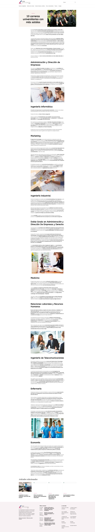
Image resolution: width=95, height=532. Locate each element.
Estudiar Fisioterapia (64, 522)
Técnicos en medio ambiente (65, 508)
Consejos (33, 13)
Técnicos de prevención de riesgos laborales (73, 512)
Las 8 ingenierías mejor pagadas (73, 517)
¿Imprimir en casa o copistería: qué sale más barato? (24, 496)
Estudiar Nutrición (73, 525)
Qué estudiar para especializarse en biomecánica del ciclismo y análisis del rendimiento (49, 519)
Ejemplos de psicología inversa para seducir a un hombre (49, 513)
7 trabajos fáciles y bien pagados (73, 508)
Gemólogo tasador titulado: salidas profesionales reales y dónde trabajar (49, 524)
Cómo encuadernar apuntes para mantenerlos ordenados (40, 496)
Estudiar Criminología (72, 522)
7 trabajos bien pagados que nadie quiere (65, 517)
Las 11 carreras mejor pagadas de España (65, 512)
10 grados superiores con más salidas (65, 526)
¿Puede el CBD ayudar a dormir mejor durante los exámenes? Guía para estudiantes (49, 509)
